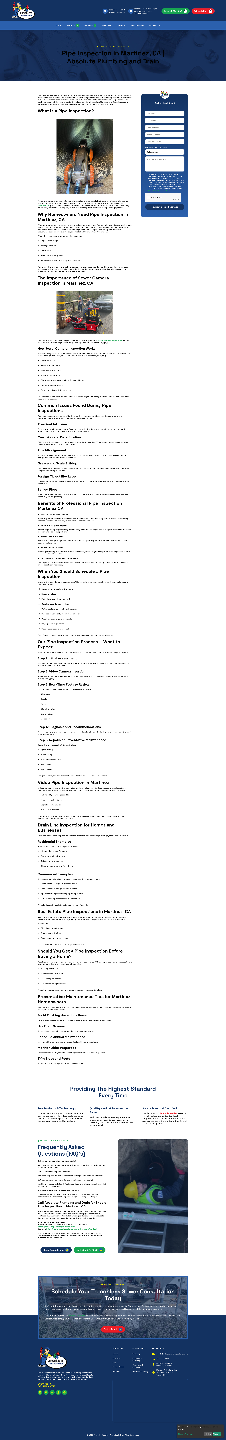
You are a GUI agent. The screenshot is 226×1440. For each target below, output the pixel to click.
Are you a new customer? (156, 147)
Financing (106, 25)
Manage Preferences (186, 1434)
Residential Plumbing (137, 1359)
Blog (114, 1362)
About (115, 1354)
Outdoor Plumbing (140, 1372)
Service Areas (137, 25)
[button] (73, 25)
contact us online (77, 1315)
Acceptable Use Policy (157, 190)
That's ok (216, 1434)
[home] (34, 10)
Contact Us (154, 25)
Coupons (121, 25)
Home (58, 25)
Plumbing (136, 1354)
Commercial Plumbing (137, 1366)
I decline (208, 1434)
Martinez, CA (43, 205)
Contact (116, 1371)
